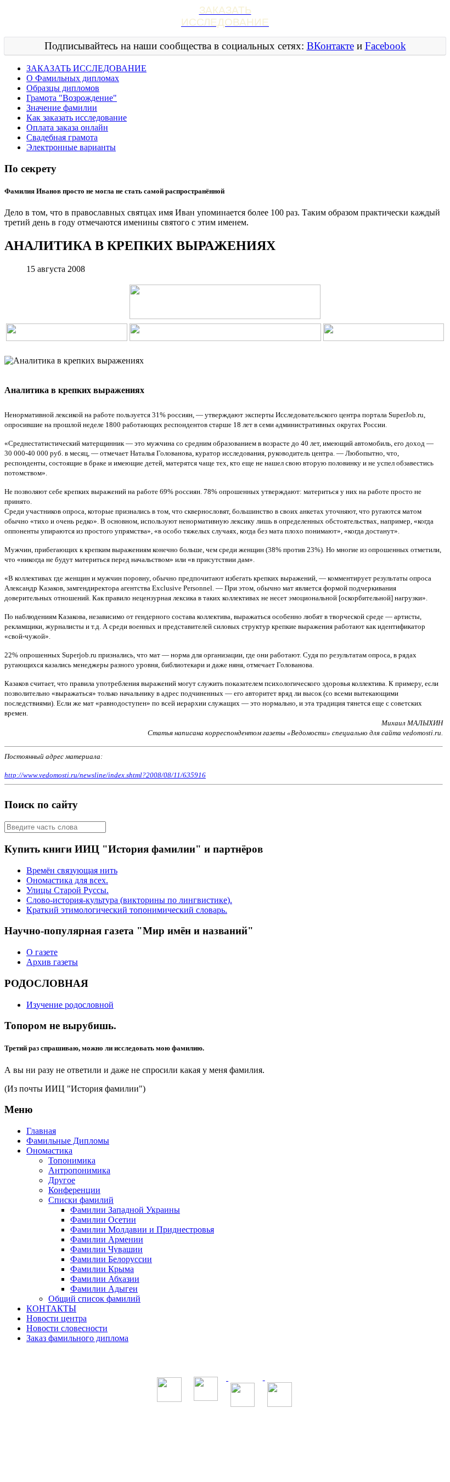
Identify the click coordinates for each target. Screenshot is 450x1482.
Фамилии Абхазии (104, 1279)
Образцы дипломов (62, 88)
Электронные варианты (71, 147)
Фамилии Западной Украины (125, 1209)
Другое (61, 1180)
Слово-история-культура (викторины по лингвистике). (129, 900)
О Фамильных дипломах (72, 78)
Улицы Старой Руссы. (67, 890)
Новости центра (56, 1318)
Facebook (385, 46)
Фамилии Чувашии (106, 1249)
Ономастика (49, 1150)
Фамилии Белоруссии (111, 1259)
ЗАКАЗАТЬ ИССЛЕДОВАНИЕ (86, 68)
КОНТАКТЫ (51, 1308)
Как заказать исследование (76, 117)
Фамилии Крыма (102, 1269)
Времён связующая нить (71, 870)
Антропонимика (79, 1170)
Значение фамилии (61, 107)
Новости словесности (67, 1328)
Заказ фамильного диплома (77, 1338)
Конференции (74, 1190)
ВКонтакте (330, 46)
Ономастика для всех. (67, 880)
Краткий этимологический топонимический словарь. (126, 910)
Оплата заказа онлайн (67, 127)
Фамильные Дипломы (67, 1140)
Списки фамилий (81, 1200)
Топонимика (71, 1160)
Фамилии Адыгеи (104, 1288)
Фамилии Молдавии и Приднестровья (142, 1229)
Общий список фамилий (94, 1298)
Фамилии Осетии (103, 1219)
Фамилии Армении (106, 1239)
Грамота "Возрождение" (71, 98)
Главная (41, 1130)
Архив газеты (52, 962)
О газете (42, 952)
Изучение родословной (70, 1004)
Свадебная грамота (62, 137)
